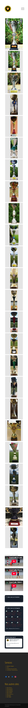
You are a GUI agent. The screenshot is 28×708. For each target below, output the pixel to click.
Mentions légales (10, 666)
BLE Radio (9, 695)
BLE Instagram (10, 691)
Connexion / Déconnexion (12, 670)
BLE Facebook (10, 689)
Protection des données (12, 668)
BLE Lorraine (9, 693)
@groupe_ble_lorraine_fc (14, 628)
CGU (8, 667)
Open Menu (22, 8)
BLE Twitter (9, 697)
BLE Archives (9, 687)
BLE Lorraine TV (10, 694)
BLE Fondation (10, 690)
